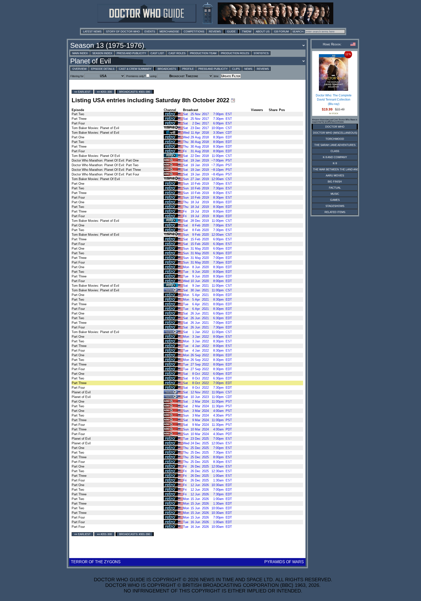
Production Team (203, 53)
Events (149, 31)
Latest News (92, 31)
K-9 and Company (335, 157)
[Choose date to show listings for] (233, 100)
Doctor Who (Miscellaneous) (335, 132)
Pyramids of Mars (284, 562)
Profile (188, 68)
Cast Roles (177, 53)
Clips (236, 68)
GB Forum (281, 31)
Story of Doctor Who (123, 31)
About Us (262, 31)
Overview (79, 68)
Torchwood (334, 138)
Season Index (102, 53)
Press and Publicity (131, 53)
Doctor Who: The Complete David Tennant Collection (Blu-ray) (334, 100)
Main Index (80, 53)
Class (335, 151)
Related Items (335, 212)
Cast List (157, 53)
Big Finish (335, 181)
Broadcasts (167, 68)
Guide (231, 31)
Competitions (194, 31)
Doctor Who (334, 126)
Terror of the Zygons (96, 562)
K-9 (335, 163)
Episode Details (102, 68)
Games (335, 199)
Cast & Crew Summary (135, 68)
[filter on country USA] (180, 114)
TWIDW (246, 31)
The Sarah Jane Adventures (334, 144)
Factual (335, 187)
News (248, 68)
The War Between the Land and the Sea (342, 169)
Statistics (261, 53)
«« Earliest (82, 91)
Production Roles (235, 53)
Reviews (215, 31)
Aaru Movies (335, 175)
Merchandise (169, 31)
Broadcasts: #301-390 (134, 91)
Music (335, 193)
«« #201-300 (104, 91)
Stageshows (334, 205)
